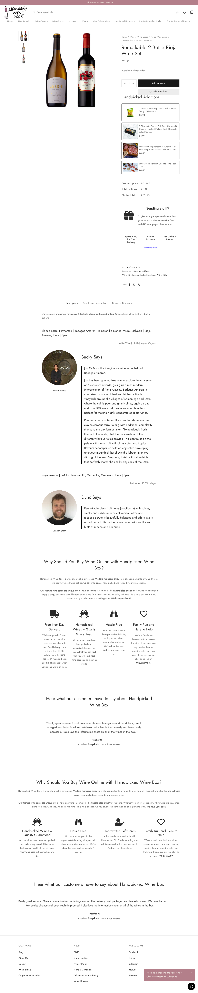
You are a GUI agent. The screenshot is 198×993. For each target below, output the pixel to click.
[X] (133, 284)
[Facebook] (129, 284)
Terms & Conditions (83, 969)
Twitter (132, 958)
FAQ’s (76, 952)
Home (124, 36)
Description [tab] (72, 303)
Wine (132, 36)
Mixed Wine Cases (159, 36)
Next (108, 70)
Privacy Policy (80, 964)
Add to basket (159, 83)
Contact (22, 964)
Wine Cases (142, 36)
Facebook (133, 952)
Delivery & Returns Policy (86, 975)
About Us (23, 958)
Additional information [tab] (95, 303)
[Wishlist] (185, 12)
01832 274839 (143, 662)
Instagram (133, 964)
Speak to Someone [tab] (122, 303)
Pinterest (133, 975)
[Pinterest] (139, 284)
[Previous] (43, 730)
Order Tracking (81, 958)
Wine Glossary (81, 981)
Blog (21, 952)
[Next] (154, 730)
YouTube (133, 969)
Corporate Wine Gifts (29, 975)
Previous (34, 70)
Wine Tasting (25, 969)
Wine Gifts (162, 275)
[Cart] (192, 12)
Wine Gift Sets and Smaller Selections (138, 275)
